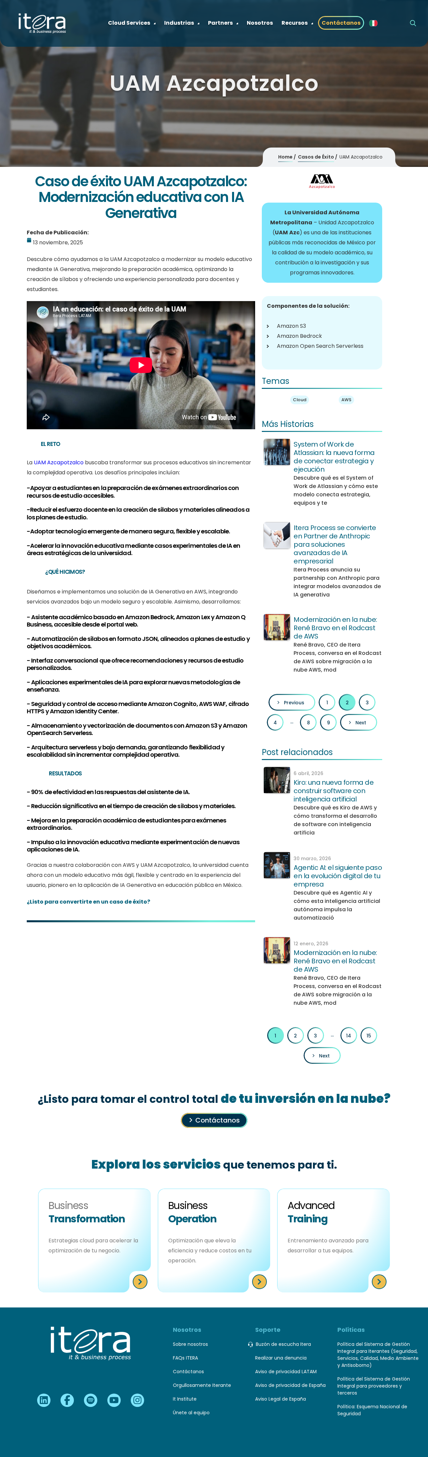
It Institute (185, 1399)
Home (285, 157)
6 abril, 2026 (308, 773)
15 (368, 1035)
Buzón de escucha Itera (283, 1344)
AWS (346, 400)
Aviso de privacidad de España (290, 1385)
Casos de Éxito (316, 157)
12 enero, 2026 (311, 943)
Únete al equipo (191, 1412)
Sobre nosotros (190, 1344)
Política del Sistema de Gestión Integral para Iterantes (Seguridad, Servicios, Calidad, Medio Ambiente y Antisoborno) (378, 1355)
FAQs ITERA (185, 1358)
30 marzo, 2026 (312, 858)
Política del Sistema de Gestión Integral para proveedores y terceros (373, 1386)
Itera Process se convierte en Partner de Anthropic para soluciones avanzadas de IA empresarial (335, 544)
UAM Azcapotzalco (59, 462)
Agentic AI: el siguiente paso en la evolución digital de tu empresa (338, 876)
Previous (294, 702)
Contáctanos (217, 1120)
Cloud (299, 400)
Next (360, 722)
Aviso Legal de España (280, 1399)
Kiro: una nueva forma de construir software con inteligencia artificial (333, 791)
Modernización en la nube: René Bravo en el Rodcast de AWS (335, 628)
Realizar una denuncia (281, 1358)
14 (348, 1035)
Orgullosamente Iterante (202, 1385)
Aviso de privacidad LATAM (286, 1371)
